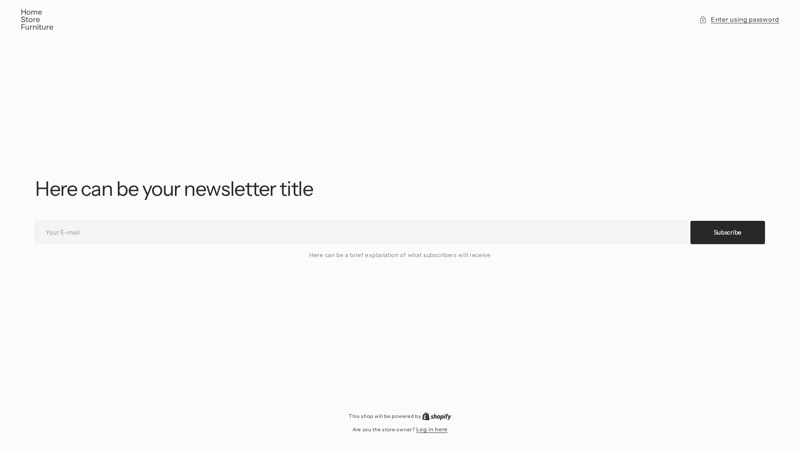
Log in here (432, 429)
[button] (739, 20)
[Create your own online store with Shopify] (436, 415)
